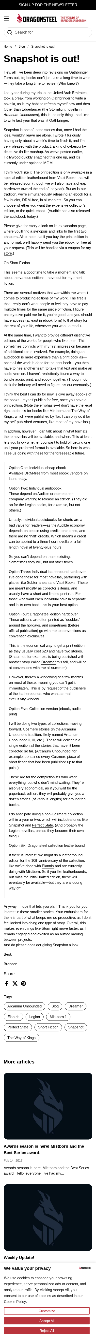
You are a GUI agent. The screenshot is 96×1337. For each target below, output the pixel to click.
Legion (34, 1017)
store (8, 253)
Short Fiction (48, 1027)
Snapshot (75, 1027)
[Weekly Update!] (48, 1217)
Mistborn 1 (58, 1017)
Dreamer (75, 1006)
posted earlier (71, 152)
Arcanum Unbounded (24, 1006)
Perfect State (17, 1027)
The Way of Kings (21, 1038)
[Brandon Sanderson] (51, 18)
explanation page (72, 226)
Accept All (46, 1321)
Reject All (47, 1331)
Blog (21, 46)
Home (8, 46)
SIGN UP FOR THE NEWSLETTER (48, 5)
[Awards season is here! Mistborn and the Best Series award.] (48, 1106)
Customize (47, 1311)
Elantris (13, 1017)
